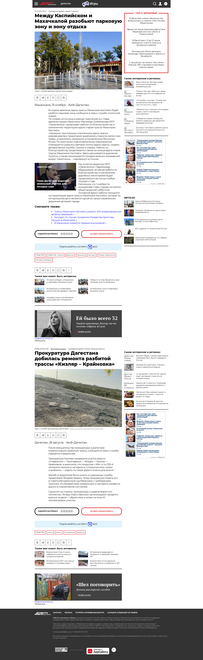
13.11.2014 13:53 (40, 11)
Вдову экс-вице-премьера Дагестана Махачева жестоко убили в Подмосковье (146, 31)
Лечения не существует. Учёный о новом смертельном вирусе (150, 366)
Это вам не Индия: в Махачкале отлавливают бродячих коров (60, 281)
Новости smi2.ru (44, 338)
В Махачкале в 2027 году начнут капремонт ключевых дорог (60, 562)
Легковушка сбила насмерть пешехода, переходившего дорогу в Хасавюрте (146, 53)
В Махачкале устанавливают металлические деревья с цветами (61, 290)
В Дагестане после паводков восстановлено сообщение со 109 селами (104, 563)
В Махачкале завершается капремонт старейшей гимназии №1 (104, 554)
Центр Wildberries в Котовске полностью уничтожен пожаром (149, 202)
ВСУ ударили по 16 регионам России (151, 229)
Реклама (68, 613)
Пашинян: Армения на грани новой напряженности (150, 211)
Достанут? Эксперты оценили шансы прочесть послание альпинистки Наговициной (152, 130)
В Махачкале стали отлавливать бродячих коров (104, 290)
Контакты (57, 613)
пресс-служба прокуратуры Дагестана (86, 429)
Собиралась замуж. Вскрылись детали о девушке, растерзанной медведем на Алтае (150, 120)
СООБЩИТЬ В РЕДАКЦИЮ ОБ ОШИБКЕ (122, 613)
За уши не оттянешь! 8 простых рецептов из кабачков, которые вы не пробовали (152, 403)
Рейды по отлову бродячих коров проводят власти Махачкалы (104, 281)
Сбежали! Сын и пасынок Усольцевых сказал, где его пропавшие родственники (152, 111)
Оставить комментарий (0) (101, 234)
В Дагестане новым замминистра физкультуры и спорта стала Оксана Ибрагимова (146, 20)
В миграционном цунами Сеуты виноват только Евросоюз (149, 220)
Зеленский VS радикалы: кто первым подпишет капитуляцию (151, 239)
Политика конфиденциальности (89, 613)
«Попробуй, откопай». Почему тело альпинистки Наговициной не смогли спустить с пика (151, 102)
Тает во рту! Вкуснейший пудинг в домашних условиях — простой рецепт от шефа (150, 394)
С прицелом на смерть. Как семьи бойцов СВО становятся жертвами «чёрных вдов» (146, 64)
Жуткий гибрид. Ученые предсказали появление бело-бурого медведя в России (152, 358)
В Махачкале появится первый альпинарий (79, 223)
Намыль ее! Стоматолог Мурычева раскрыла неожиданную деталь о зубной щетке (151, 385)
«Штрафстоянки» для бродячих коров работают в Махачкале (60, 298)
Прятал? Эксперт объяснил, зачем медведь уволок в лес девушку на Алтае (150, 93)
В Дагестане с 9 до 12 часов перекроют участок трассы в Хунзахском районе (146, 42)
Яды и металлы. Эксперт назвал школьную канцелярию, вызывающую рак (149, 84)
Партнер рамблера (76, 650)
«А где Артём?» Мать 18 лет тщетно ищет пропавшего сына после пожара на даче (151, 376)
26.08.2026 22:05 (41, 349)
